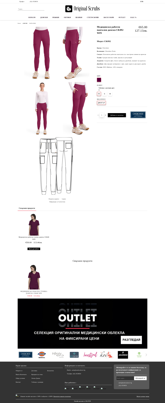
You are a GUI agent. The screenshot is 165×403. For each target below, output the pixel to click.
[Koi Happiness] (107, 355)
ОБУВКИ (67, 17)
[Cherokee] (25, 355)
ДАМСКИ (44, 17)
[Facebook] (146, 2)
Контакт (18, 382)
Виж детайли (34, 249)
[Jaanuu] (123, 355)
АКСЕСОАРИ (108, 17)
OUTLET (122, 17)
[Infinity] (58, 355)
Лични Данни (35, 378)
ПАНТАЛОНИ (32, 23)
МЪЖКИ (55, 17)
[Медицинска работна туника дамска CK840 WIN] (33, 225)
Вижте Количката (21, 374)
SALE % (133, 17)
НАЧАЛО (31, 17)
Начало (19, 23)
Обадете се (19, 370)
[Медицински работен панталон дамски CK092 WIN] (37, 53)
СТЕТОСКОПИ (93, 17)
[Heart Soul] (90, 355)
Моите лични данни (143, 396)
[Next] (145, 355)
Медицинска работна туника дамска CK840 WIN (34, 238)
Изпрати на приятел (54, 199)
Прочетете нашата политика (62, 396)
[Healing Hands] (139, 355)
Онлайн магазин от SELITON (82, 401)
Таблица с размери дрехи (106, 89)
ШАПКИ (79, 17)
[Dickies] (42, 355)
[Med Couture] (74, 355)
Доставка (34, 370)
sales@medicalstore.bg (78, 370)
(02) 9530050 (34, 1)
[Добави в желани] (100, 110)
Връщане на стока (37, 374)
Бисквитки (50, 370)
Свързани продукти (27, 208)
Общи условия (20, 378)
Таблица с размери (37, 382)
